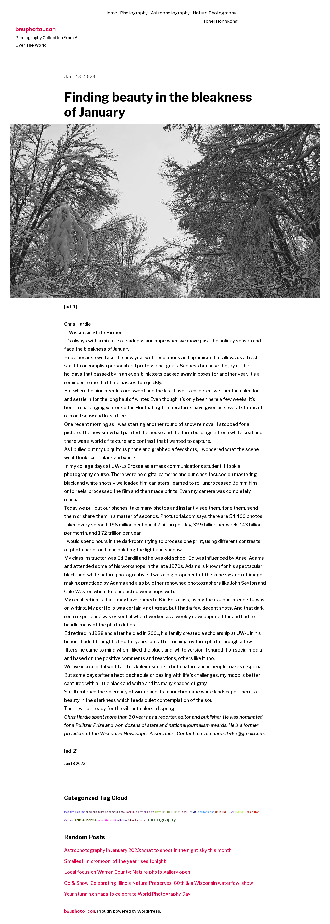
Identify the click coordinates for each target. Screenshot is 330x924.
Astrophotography (170, 12)
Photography (134, 12)
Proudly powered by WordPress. (129, 911)
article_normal (86, 820)
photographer (171, 811)
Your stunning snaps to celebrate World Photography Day (127, 894)
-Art (231, 812)
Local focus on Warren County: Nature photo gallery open (127, 872)
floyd (158, 811)
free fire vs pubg (74, 811)
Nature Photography (214, 12)
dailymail (221, 812)
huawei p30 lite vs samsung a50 (105, 811)
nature (240, 812)
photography (161, 820)
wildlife (122, 820)
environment (206, 811)
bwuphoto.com (35, 29)
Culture (68, 820)
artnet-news (146, 811)
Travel (192, 812)
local (184, 811)
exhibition (252, 811)
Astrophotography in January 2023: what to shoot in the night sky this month (148, 850)
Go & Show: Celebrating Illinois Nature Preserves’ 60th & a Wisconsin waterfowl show (158, 883)
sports (141, 820)
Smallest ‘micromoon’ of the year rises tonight (115, 861)
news (132, 820)
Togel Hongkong (220, 21)
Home (110, 12)
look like (131, 811)
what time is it (107, 820)
